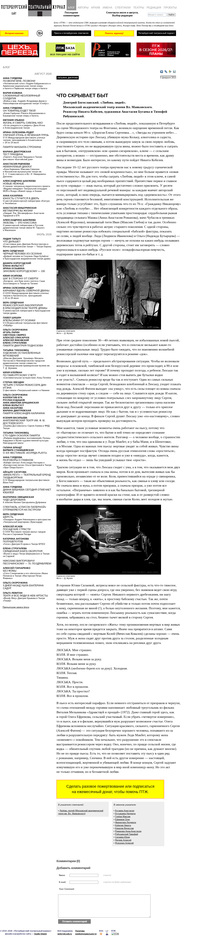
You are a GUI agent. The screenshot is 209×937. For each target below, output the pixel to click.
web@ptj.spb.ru (64, 934)
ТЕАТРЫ (138, 7)
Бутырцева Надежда (125, 813)
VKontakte (161, 71)
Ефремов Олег (122, 819)
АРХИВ (95, 7)
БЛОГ (71, 7)
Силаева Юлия (122, 837)
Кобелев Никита (123, 825)
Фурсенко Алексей (124, 843)
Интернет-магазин (14, 33)
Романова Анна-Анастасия (128, 831)
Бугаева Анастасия (124, 810)
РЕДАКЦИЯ (154, 7)
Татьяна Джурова (67, 78)
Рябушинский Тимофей (126, 834)
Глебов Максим (122, 816)
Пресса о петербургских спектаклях (71, 33)
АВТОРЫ (83, 7)
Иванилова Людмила (125, 822)
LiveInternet (174, 71)
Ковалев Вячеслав (124, 828)
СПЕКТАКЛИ (123, 7)
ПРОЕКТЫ (170, 7)
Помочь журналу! (114, 33)
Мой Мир (170, 71)
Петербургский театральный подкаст (156, 33)
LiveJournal (166, 71)
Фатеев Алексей (123, 840)
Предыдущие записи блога (16, 607)
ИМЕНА (107, 7)
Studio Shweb (40, 934)
